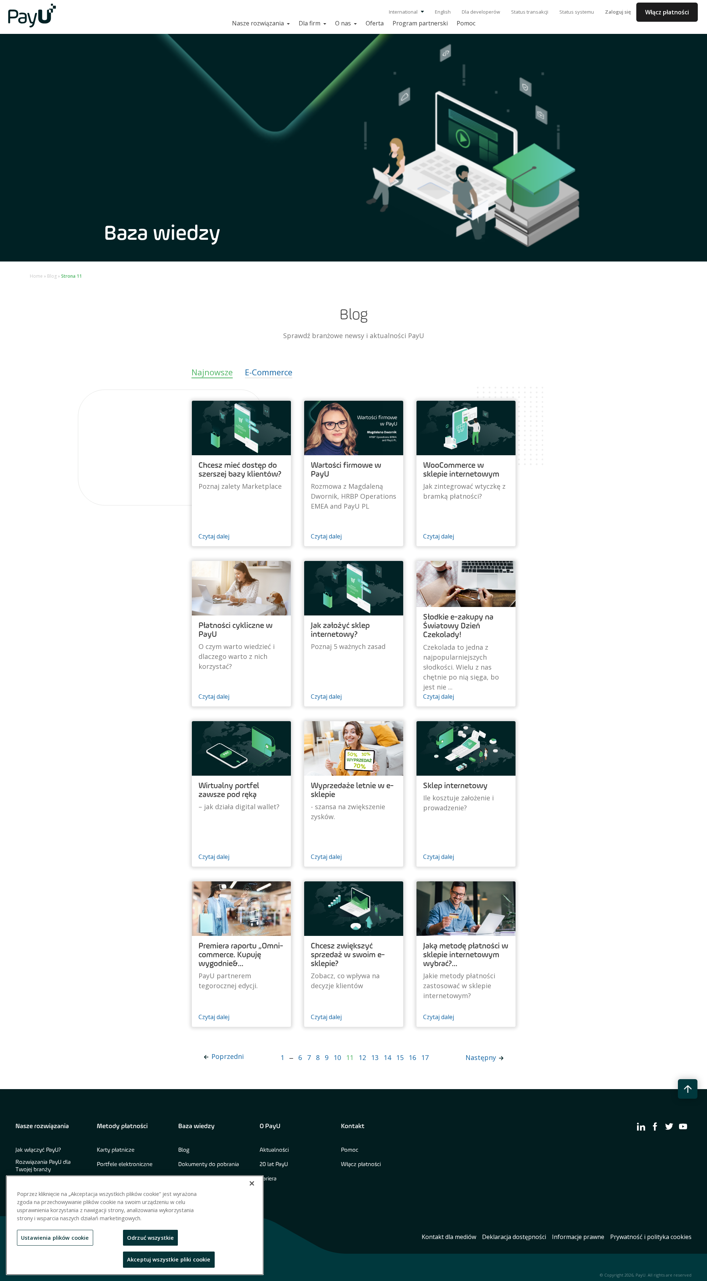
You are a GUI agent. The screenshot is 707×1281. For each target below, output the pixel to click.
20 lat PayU (274, 1165)
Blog (52, 276)
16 (412, 1057)
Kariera (268, 1179)
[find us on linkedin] (641, 1126)
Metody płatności (122, 1126)
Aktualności (274, 1150)
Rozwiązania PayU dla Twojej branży (43, 1166)
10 (337, 1057)
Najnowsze (212, 372)
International (404, 11)
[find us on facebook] (655, 1126)
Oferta (375, 23)
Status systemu (576, 11)
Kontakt (353, 1126)
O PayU (270, 1126)
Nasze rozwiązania (42, 1126)
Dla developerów (481, 11)
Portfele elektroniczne (124, 1165)
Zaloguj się (618, 11)
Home (36, 276)
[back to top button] (687, 1089)
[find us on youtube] (683, 1126)
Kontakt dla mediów (449, 1237)
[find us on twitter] (669, 1126)
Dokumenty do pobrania (208, 1165)
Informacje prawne (578, 1237)
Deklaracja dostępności (514, 1237)
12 (362, 1057)
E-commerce (268, 372)
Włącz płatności (667, 12)
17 (425, 1057)
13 (375, 1057)
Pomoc (349, 1150)
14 (387, 1057)
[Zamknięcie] (252, 1183)
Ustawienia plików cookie (55, 1237)
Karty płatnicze (115, 1150)
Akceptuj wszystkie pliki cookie (169, 1259)
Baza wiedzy (196, 1126)
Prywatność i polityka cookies (651, 1237)
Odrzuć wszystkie (150, 1237)
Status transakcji (529, 11)
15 (400, 1057)
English (443, 11)
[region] (135, 1225)
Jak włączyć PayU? (38, 1150)
